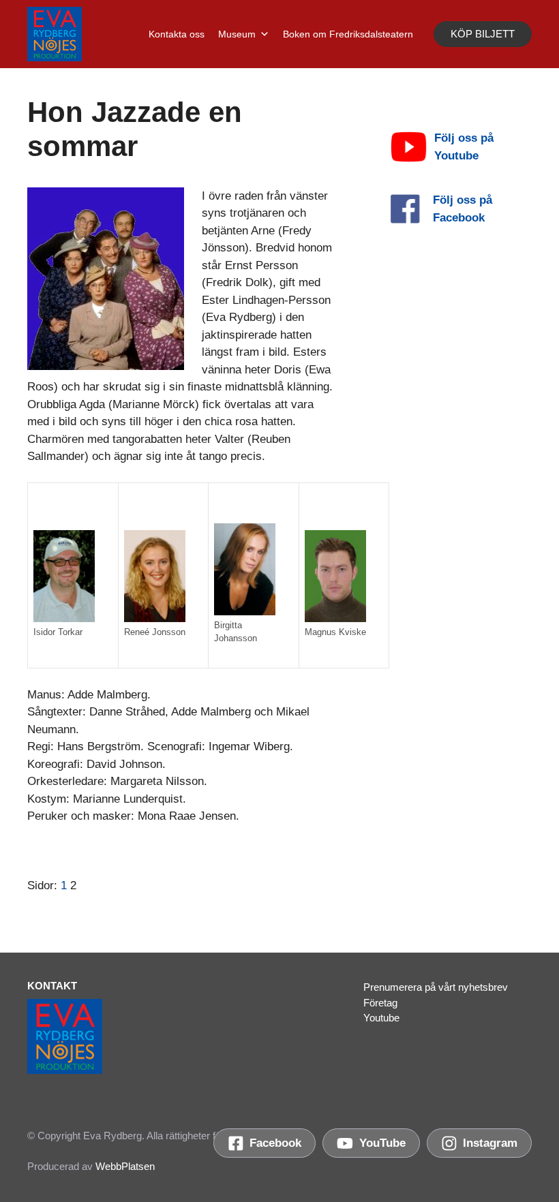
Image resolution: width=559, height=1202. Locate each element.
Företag (380, 1002)
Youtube (381, 1017)
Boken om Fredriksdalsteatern (348, 34)
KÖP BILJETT (483, 34)
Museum (237, 34)
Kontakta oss (177, 34)
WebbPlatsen (125, 1166)
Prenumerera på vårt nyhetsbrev (435, 987)
